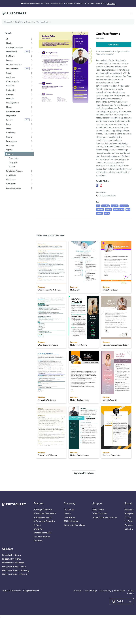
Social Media (11, 175)
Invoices (9, 120)
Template (38, 540)
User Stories (69, 517)
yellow (107, 213)
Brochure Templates (14, 64)
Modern (12, 167)
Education (10, 98)
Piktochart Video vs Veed (14, 566)
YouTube (129, 521)
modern (108, 209)
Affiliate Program (71, 521)
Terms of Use (119, 590)
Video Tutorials (100, 513)
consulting (105, 206)
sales (128, 209)
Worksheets (10, 184)
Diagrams (10, 94)
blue (98, 206)
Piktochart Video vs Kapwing (15, 570)
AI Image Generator (43, 517)
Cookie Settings (90, 590)
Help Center (98, 509)
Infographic (13, 162)
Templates (19, 22)
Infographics (11, 115)
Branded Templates (42, 532)
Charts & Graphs (12, 81)
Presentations (11, 141)
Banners (9, 60)
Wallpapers (10, 179)
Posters (9, 137)
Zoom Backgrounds (13, 188)
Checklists (10, 86)
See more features (42, 536)
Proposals (10, 145)
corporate (114, 206)
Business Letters (12, 69)
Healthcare (10, 56)
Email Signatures (12, 103)
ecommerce (124, 206)
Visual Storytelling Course (105, 517)
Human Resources (13, 111)
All (7, 39)
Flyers (8, 107)
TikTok (128, 517)
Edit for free (113, 44)
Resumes (29, 22)
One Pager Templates (14, 47)
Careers (67, 513)
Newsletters (10, 133)
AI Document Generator (45, 513)
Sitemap (77, 590)
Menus (8, 128)
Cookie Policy (105, 590)
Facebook (129, 509)
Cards (8, 73)
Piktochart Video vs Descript (15, 574)
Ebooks (9, 43)
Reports (9, 150)
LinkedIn (129, 528)
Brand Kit (38, 528)
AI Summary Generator (44, 521)
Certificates (10, 77)
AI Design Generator (43, 509)
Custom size (10, 90)
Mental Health (11, 52)
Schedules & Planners (14, 171)
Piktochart (8, 22)
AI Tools (37, 525)
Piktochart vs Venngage (13, 562)
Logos (8, 124)
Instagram (129, 513)
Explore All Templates (84, 473)
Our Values (69, 509)
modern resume (119, 209)
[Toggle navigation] (131, 13)
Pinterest (129, 525)
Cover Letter (13, 158)
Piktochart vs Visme (11, 558)
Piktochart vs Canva (11, 555)
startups (99, 213)
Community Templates (74, 525)
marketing (100, 209)
